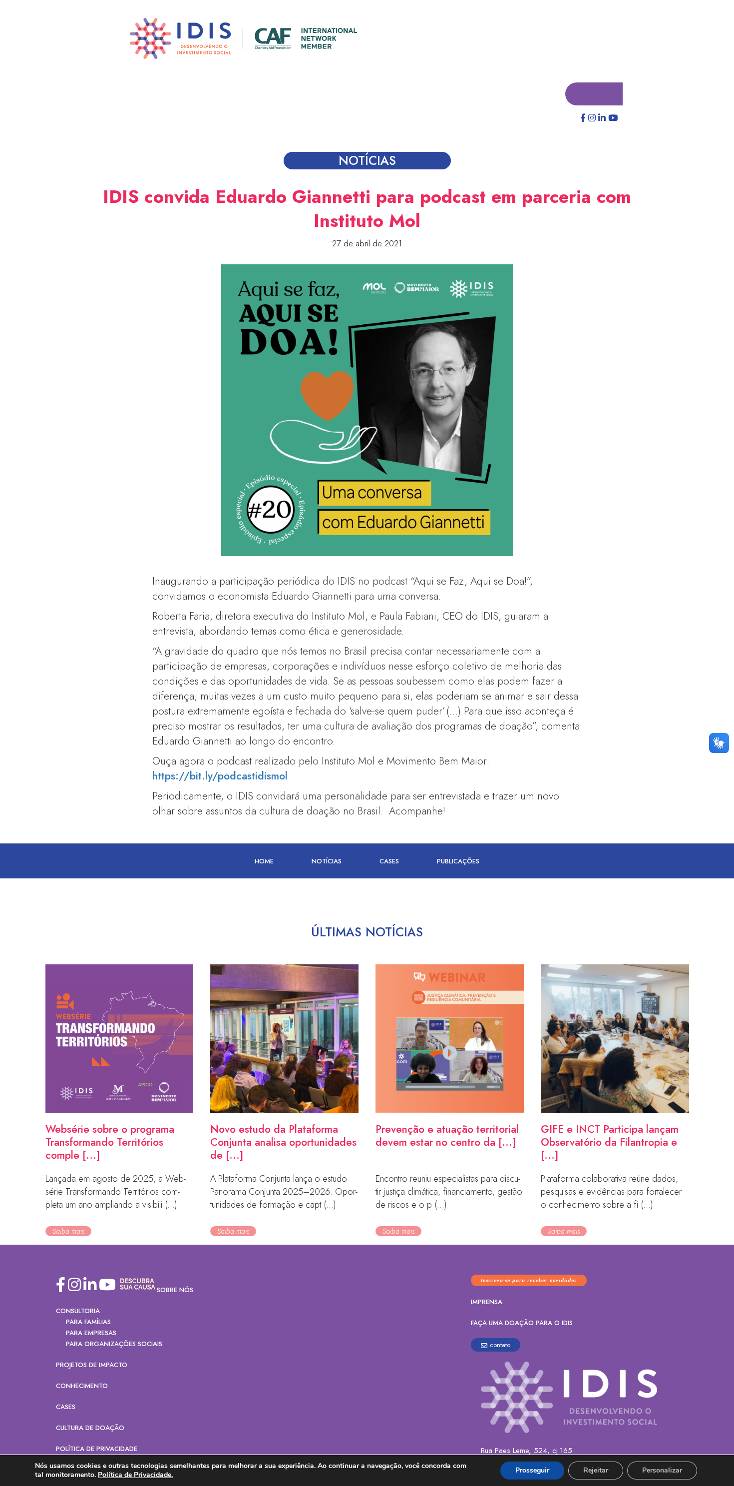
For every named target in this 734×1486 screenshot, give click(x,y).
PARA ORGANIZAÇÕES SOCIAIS (114, 1344)
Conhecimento (82, 1386)
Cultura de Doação (90, 1428)
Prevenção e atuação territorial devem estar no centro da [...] (447, 1136)
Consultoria (78, 1311)
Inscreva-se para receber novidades (529, 1281)
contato (500, 1345)
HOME (264, 861)
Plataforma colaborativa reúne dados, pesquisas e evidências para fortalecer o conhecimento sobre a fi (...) (611, 1192)
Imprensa (486, 1302)
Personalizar (662, 1470)
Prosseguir (532, 1470)
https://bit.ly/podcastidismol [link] (220, 776)
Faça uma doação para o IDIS (522, 1323)
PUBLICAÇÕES (458, 861)
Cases (389, 861)
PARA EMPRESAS (91, 1333)
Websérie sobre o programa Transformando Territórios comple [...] (109, 1142)
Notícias (327, 861)
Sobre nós (175, 1290)
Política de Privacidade (96, 1449)
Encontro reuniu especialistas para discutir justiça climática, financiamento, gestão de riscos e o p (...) (448, 1192)
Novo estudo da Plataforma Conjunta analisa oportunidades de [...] (283, 1142)
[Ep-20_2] (367, 411)
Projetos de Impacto (91, 1365)
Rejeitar (595, 1470)
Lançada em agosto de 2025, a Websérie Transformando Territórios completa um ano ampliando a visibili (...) (115, 1192)
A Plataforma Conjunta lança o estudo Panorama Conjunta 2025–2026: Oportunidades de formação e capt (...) (284, 1192)
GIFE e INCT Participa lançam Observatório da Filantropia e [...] (610, 1142)
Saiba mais (68, 1232)
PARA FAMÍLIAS (88, 1322)
